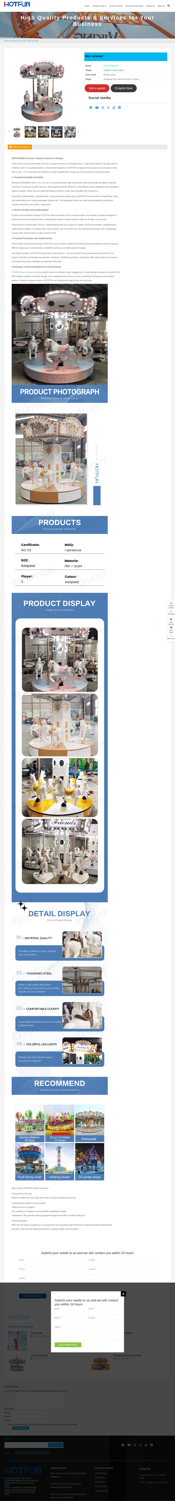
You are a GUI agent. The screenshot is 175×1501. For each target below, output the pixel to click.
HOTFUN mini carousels (23, 272)
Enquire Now (123, 88)
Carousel (22, 41)
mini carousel (43, 183)
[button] (78, 131)
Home (6, 41)
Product (14, 41)
